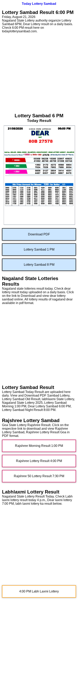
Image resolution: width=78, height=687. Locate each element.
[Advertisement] (39, 72)
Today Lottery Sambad (39, 3)
